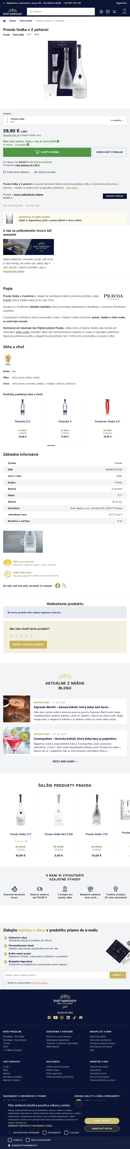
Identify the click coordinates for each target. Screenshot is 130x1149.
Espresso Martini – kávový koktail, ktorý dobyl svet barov (71, 707)
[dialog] (65, 1125)
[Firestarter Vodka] (107, 407)
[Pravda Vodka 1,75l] (96, 810)
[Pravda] (113, 297)
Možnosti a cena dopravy (58, 1036)
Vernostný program (99, 1077)
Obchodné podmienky (100, 1040)
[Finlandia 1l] (65, 407)
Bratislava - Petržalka (13, 1036)
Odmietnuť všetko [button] (102, 1128)
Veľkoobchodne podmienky (59, 1077)
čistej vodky (22, 332)
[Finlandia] (22, 407)
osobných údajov (39, 983)
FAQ (92, 1050)
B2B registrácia (54, 1073)
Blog (5, 1070)
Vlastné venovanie (99, 1066)
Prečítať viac (21, 1122)
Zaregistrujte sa (11, 135)
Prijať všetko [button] (101, 1120)
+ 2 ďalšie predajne (12, 1050)
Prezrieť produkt (115, 196)
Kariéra (6, 1073)
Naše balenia (52, 1046)
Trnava (6, 1043)
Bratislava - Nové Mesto (15, 1040)
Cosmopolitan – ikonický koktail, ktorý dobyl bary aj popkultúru (75, 738)
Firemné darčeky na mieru (102, 1080)
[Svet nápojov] (4, 21)
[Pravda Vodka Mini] (58, 810)
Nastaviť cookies (11, 1080)
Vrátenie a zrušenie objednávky (62, 1043)
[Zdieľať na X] (64, 586)
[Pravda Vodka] (20, 810)
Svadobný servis (98, 1073)
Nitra (5, 1046)
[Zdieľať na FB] (57, 586)
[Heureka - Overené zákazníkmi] (7, 563)
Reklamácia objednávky (57, 1040)
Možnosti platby (98, 1036)
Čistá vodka (18, 34)
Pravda (6, 34)
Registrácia (121, 3)
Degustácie (95, 1070)
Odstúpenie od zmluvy (101, 1046)
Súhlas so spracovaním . (28, 983)
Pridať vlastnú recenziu (28, 644)
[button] (44, 1125)
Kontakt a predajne (12, 1077)
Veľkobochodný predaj (57, 1066)
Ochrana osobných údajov (103, 1043)
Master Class (52, 1070)
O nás (6, 1066)
